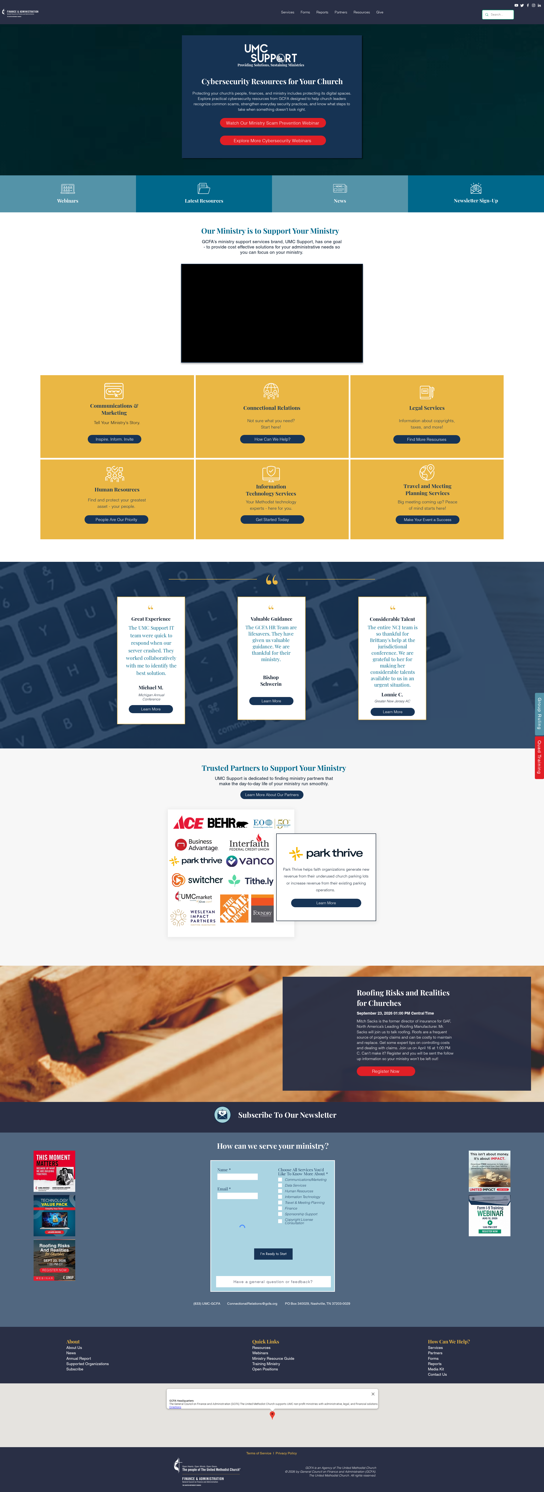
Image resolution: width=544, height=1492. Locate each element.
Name (222, 1170)
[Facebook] (528, 5)
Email (222, 1189)
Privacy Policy (287, 1453)
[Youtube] (516, 5)
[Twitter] (522, 5)
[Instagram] (533, 5)
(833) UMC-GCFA (206, 1304)
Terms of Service (258, 1453)
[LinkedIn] (539, 5)
